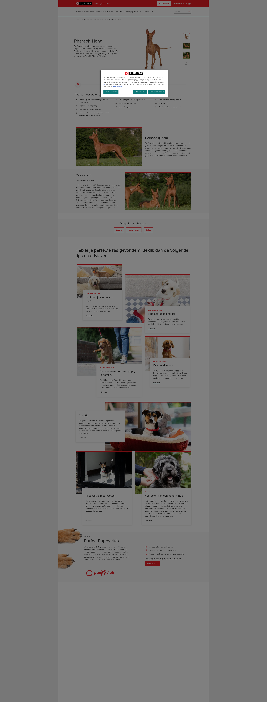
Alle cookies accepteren (156, 91)
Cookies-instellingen (111, 91)
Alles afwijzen (139, 91)
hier (104, 84)
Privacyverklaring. (117, 86)
